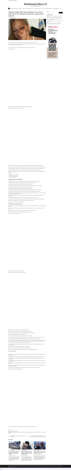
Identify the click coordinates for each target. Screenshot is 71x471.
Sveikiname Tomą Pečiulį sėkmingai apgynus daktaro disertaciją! (54, 17)
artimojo (12, 432)
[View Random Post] (60, 8)
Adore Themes (13, 466)
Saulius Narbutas (36, 468)
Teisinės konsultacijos (11, 468)
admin (9, 455)
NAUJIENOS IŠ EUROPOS (48, 8)
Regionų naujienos (65, 468)
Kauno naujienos (60, 468)
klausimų (25, 432)
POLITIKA (43, 8)
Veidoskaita (45, 468)
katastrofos (22, 432)
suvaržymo (37, 432)
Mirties (28, 432)
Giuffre (20, 432)
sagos (34, 432)
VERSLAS (24, 8)
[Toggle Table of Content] (17, 174)
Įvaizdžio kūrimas (41, 468)
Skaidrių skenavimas (17, 468)
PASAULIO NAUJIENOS (56, 8)
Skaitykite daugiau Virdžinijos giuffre (13, 175)
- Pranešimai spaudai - (55, 468)
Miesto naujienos (31, 468)
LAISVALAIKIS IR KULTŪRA (30, 8)
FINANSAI (20, 8)
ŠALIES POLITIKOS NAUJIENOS (14, 8)
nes (29, 432)
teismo (39, 432)
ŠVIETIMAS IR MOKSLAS (38, 8)
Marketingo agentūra (5, 468)
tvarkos (42, 432)
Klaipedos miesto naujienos (24, 468)
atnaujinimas (14, 432)
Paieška (48, 11)
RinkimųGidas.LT (35, 4)
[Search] (62, 8)
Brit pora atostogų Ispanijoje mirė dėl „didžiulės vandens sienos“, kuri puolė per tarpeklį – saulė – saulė (39, 452)
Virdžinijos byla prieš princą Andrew (13, 176)
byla (17, 432)
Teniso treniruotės (49, 468)
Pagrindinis (31, 432)
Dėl (18, 432)
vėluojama (44, 432)
